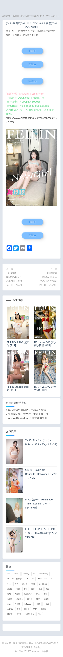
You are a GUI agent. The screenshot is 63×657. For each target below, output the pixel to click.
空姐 (18, 609)
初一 (14, 31)
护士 (38, 594)
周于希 (24, 584)
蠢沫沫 (43, 609)
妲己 (40, 589)
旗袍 (45, 594)
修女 (16, 584)
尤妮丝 (17, 594)
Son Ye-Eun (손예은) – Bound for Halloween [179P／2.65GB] (40, 474)
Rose (9, 584)
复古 (18, 589)
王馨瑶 (46, 604)
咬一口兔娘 (43, 584)
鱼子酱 (19, 614)
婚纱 (47, 589)
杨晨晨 (46, 599)
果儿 (9, 604)
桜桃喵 (17, 604)
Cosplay (26, 574)
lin (33, 579)
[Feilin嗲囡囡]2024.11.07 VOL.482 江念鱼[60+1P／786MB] (15, 279)
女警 (33, 589)
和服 (33, 584)
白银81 (10, 609)
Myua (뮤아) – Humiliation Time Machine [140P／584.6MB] (39, 503)
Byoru (16, 574)
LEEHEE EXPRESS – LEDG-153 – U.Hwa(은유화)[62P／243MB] (41, 533)
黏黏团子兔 (30, 614)
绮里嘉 (26, 609)
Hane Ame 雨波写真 (15, 579)
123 (8, 574)
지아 (39, 614)
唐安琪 (9, 589)
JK (27, 579)
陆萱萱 (9, 614)
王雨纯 (37, 604)
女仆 (25, 589)
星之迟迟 (19, 599)
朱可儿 (29, 599)
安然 (9, 594)
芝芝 (35, 609)
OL (52, 579)
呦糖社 (16, 16)
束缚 (38, 599)
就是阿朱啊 (28, 594)
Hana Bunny (43, 574)
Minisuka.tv (42, 579)
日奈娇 (9, 599)
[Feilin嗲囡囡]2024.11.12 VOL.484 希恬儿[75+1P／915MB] (48, 279)
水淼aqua (27, 604)
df (34, 574)
